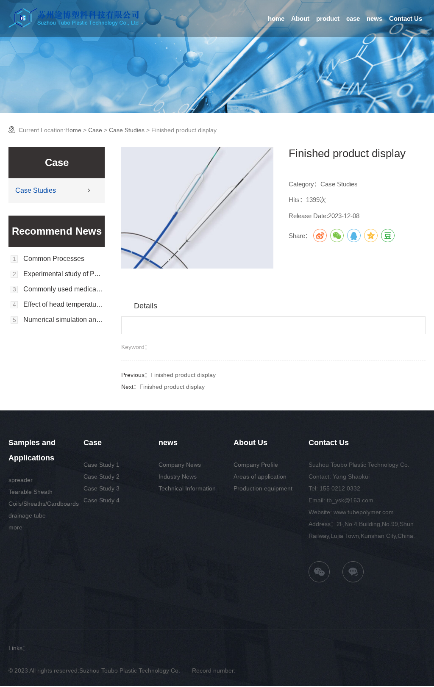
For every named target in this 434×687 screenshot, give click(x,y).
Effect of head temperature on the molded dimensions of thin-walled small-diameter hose (63, 304)
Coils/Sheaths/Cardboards (43, 503)
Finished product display (183, 374)
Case (95, 130)
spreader (20, 479)
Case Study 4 (101, 500)
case (353, 18)
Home (73, 130)
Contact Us (405, 18)
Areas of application (260, 476)
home (276, 18)
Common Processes (53, 258)
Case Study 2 (101, 476)
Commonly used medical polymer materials (63, 289)
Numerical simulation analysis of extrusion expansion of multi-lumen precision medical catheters (63, 319)
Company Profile (256, 464)
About (300, 18)
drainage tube (27, 515)
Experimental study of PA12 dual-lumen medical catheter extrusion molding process (63, 274)
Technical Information (187, 488)
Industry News (178, 476)
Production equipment (263, 488)
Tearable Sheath (30, 491)
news (374, 18)
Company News (180, 464)
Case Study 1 (101, 464)
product (327, 18)
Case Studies (127, 130)
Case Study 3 (101, 488)
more (15, 527)
